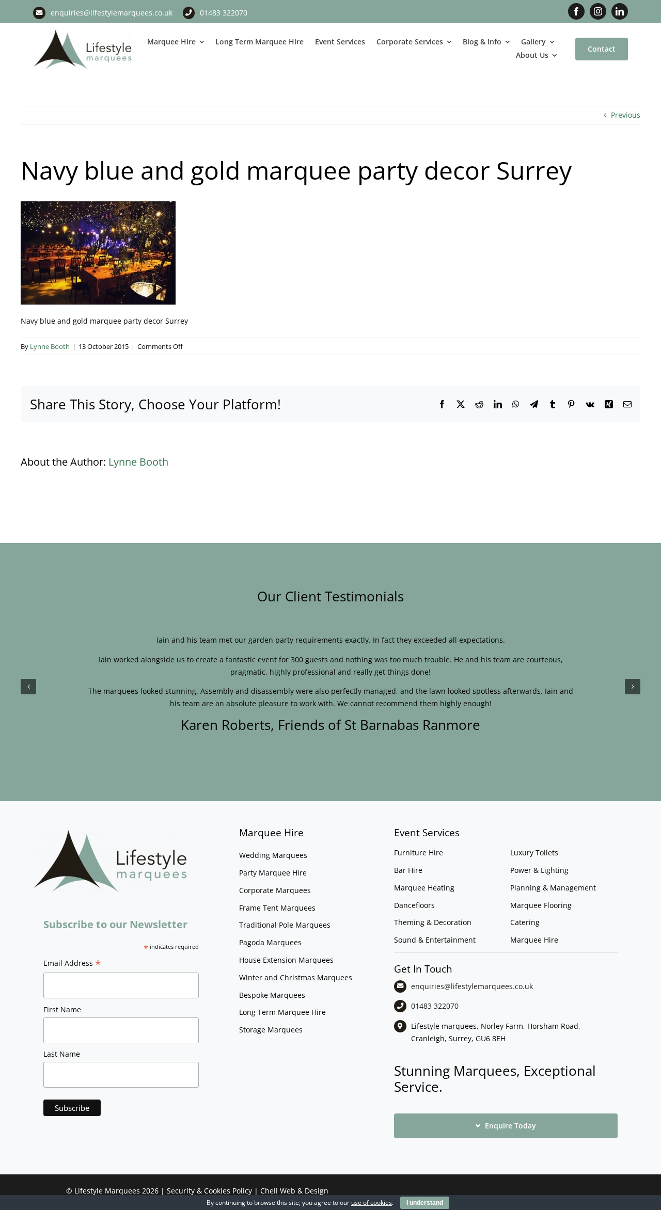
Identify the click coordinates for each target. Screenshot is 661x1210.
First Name (62, 1009)
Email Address (72, 964)
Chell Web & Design (294, 1191)
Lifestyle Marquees (107, 1191)
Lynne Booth (50, 346)
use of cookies (371, 1202)
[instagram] (598, 11)
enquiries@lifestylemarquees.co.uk (111, 13)
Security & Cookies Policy (209, 1191)
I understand (424, 1202)
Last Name (61, 1054)
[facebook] (576, 11)
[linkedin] (619, 11)
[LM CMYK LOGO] (82, 31)
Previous (625, 115)
